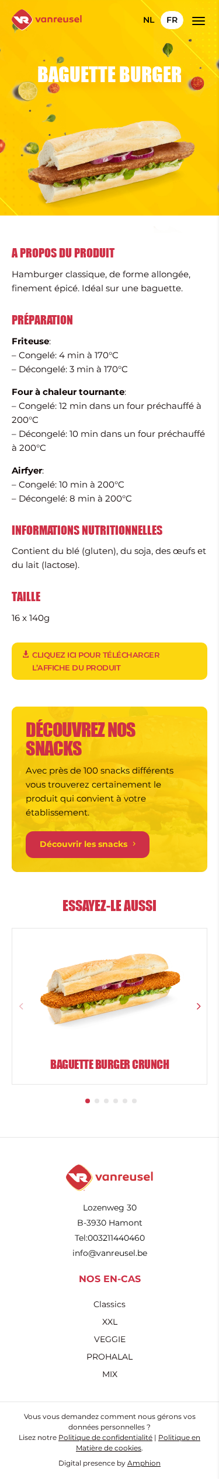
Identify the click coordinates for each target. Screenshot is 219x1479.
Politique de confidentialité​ (105, 1437)
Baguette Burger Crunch (109, 1064)
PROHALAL (109, 1357)
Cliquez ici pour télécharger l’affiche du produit (95, 661)
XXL (109, 1322)
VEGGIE (110, 1339)
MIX (109, 1374)
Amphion (144, 1463)
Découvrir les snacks (83, 844)
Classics (109, 1304)
